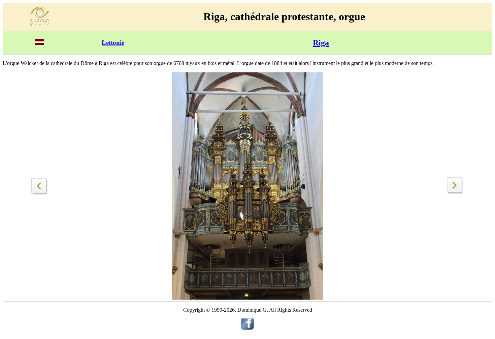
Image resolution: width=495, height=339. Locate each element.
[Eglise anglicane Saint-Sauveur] (39, 185)
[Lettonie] (39, 43)
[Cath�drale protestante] (455, 192)
